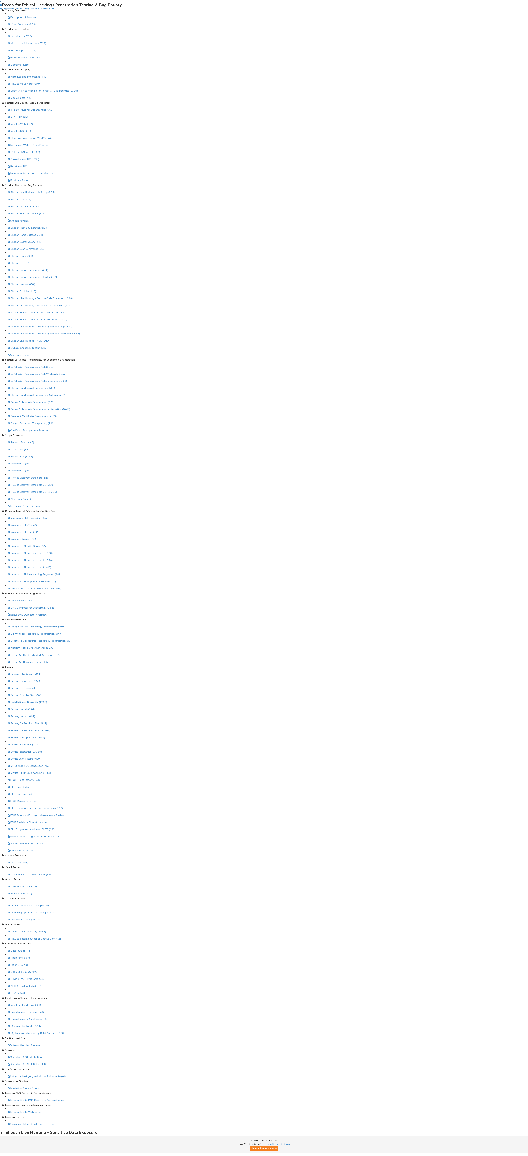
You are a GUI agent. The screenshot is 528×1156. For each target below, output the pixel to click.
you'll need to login (279, 1144)
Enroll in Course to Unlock (264, 1148)
